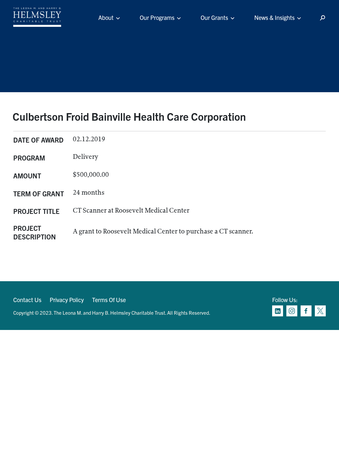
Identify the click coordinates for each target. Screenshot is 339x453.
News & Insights (274, 17)
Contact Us (27, 299)
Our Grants (214, 17)
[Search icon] (322, 18)
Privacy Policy (67, 299)
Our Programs (157, 17)
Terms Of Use (109, 299)
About (106, 17)
